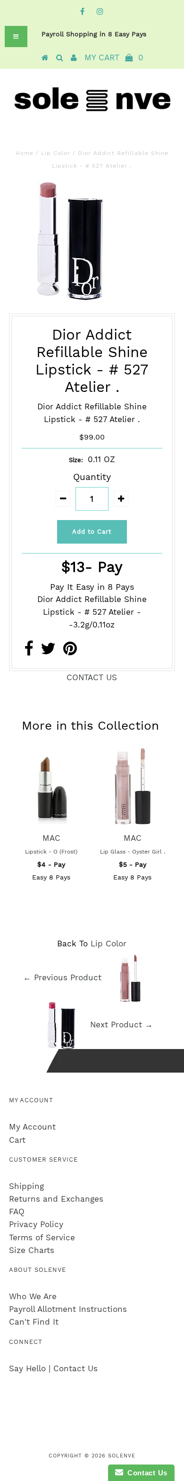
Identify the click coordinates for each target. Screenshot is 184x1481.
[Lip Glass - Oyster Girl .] (132, 821)
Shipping (26, 1186)
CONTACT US (92, 677)
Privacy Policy (36, 1224)
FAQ (17, 1211)
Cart (17, 1140)
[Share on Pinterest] (70, 651)
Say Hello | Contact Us (53, 1368)
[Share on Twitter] (48, 651)
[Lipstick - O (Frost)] (51, 821)
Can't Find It (34, 1321)
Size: (76, 460)
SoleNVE (121, 1456)
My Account (32, 1126)
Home (24, 153)
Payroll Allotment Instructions (68, 1309)
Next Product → (121, 1025)
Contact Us (145, 1473)
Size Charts (31, 1250)
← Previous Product (62, 978)
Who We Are (33, 1296)
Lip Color (55, 153)
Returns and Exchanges (56, 1199)
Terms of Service (42, 1237)
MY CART (113, 57)
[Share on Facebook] (28, 651)
